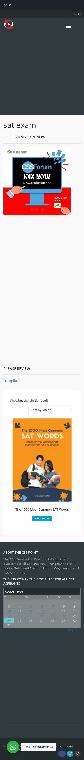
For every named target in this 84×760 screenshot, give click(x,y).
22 (64, 616)
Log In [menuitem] (6, 5)
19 (30, 616)
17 (9, 616)
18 (20, 616)
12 (30, 611)
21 (53, 616)
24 (9, 620)
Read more (42, 518)
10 (9, 611)
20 (42, 616)
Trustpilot (10, 381)
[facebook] (62, 754)
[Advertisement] (42, 72)
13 (42, 611)
